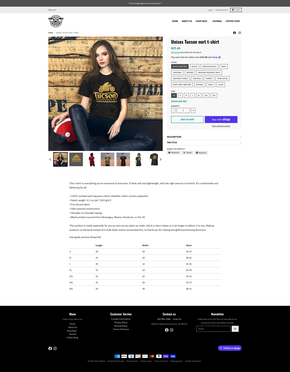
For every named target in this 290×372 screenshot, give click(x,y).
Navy (223, 66)
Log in (210, 10)
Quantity (175, 106)
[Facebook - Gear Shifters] (235, 33)
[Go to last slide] (50, 159)
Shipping (175, 52)
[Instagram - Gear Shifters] (240, 33)
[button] (60, 159)
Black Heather (180, 66)
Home (50, 33)
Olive (220, 84)
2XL (206, 95)
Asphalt (199, 84)
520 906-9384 (164, 319)
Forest (209, 78)
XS (174, 95)
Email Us (177, 319)
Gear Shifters (100, 361)
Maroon (197, 78)
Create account (222, 10)
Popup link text (179, 101)
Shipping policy (176, 361)
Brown (190, 72)
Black (194, 66)
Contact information (193, 361)
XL (199, 95)
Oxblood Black (209, 66)
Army (210, 84)
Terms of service (161, 361)
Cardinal (177, 72)
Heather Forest (180, 78)
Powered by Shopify (116, 361)
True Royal (222, 78)
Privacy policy (146, 361)
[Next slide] (160, 159)
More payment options (221, 126)
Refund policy (132, 361)
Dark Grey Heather (182, 84)
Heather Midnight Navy (209, 72)
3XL (214, 95)
